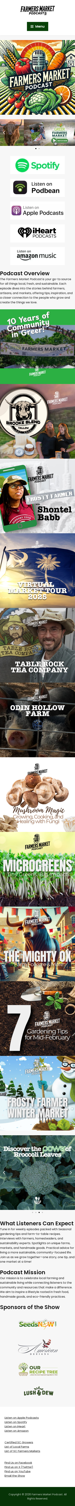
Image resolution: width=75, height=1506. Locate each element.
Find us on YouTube (18, 1471)
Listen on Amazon (17, 1431)
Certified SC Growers (19, 1442)
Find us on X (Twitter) (19, 1467)
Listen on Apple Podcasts (22, 1418)
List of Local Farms (17, 1447)
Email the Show (15, 1476)
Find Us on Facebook (18, 1463)
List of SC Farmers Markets (22, 1451)
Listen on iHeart (15, 1426)
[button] (4, 132)
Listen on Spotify (16, 1422)
